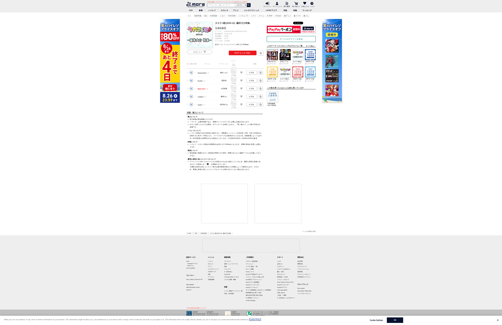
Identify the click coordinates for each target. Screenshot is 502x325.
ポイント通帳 (250, 269)
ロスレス (224, 10)
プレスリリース (302, 266)
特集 (295, 10)
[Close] (498, 320)
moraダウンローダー (283, 284)
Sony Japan (301, 288)
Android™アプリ (282, 287)
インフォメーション (303, 269)
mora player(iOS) (282, 290)
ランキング (307, 10)
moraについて (250, 271)
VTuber (278, 16)
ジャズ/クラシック (251, 10)
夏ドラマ (297, 16)
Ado (205, 16)
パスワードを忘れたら (283, 269)
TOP (191, 10)
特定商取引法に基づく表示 (253, 292)
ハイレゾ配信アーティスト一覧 (233, 291)
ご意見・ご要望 (281, 295)
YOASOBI (232, 16)
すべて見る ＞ (311, 46)
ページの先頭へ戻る (309, 231)
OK (395, 320)
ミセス (222, 16)
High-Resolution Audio (193, 287)
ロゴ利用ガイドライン (252, 298)
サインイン (267, 6)
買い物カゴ (296, 6)
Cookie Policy (255, 320)
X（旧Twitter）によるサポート (286, 298)
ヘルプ (312, 6)
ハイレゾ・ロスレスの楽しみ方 (255, 277)
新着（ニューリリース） (231, 264)
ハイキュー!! (243, 16)
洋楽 (285, 10)
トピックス (227, 269)
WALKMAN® (190, 284)
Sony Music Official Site (304, 291)
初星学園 (197, 16)
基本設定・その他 (282, 277)
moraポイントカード (252, 287)
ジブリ (253, 16)
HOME (189, 233)
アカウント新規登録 (252, 261)
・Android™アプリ (192, 263)
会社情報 (300, 261)
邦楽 (196, 233)
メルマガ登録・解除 (230, 279)
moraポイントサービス (252, 284)
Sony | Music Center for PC (194, 279)
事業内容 (300, 264)
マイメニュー (277, 6)
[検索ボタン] (248, 5)
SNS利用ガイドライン (304, 277)
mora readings (190, 268)
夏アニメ (287, 16)
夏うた (306, 16)
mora (187, 261)
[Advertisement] (224, 203)
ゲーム (261, 16)
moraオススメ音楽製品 (252, 282)
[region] (251, 320)
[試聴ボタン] (191, 72)
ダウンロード (281, 274)
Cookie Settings (250, 300)
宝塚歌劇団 (220, 28)
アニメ (236, 10)
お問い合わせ (281, 292)
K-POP (269, 16)
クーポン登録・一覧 (252, 266)
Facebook (227, 274)
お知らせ (279, 264)
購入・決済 (280, 271)
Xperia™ (189, 290)
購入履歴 (287, 6)
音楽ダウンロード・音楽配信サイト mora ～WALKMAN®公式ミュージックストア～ (196, 4)
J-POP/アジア (271, 10)
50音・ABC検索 (229, 293)
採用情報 (300, 271)
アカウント (280, 266)
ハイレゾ (212, 10)
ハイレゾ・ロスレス (283, 279)
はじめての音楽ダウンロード (254, 274)
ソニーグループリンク (303, 293)
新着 (201, 10)
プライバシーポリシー (303, 274)
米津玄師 (213, 16)
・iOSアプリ (190, 265)
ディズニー (211, 277)
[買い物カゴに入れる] (260, 53)
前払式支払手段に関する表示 (254, 295)
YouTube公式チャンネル (231, 277)
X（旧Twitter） (228, 271)
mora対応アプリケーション (254, 279)
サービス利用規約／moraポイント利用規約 (258, 290)
